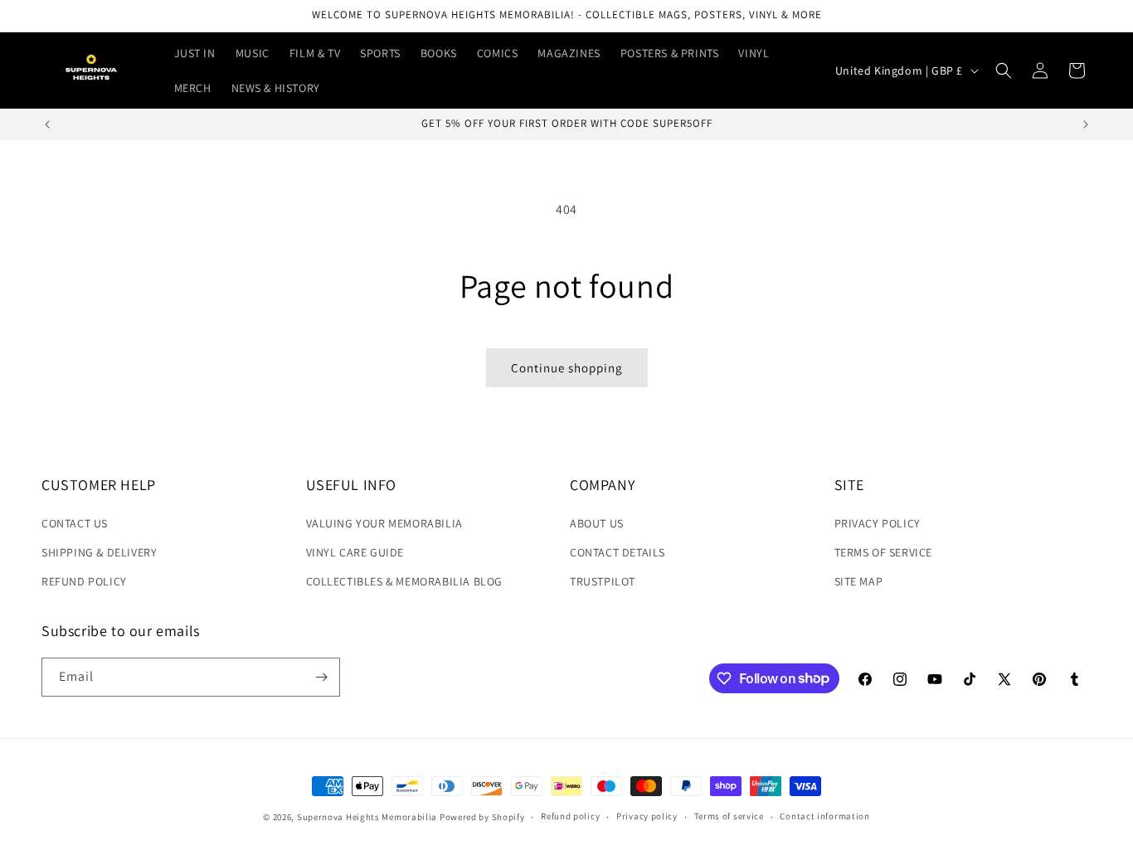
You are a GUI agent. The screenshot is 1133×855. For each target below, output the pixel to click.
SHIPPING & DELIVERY (99, 552)
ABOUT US (597, 523)
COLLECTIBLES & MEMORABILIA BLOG (404, 581)
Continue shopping (567, 368)
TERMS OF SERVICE (883, 552)
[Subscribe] (321, 677)
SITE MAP (858, 581)
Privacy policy (647, 816)
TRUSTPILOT (602, 581)
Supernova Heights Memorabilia (367, 817)
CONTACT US (74, 523)
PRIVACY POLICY (877, 523)
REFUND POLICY (84, 581)
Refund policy (570, 816)
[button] (1003, 70)
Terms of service (729, 816)
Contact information (824, 816)
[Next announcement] (1085, 124)
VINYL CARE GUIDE (355, 552)
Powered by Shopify (482, 817)
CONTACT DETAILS (617, 552)
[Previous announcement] (47, 124)
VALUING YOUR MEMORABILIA (384, 523)
